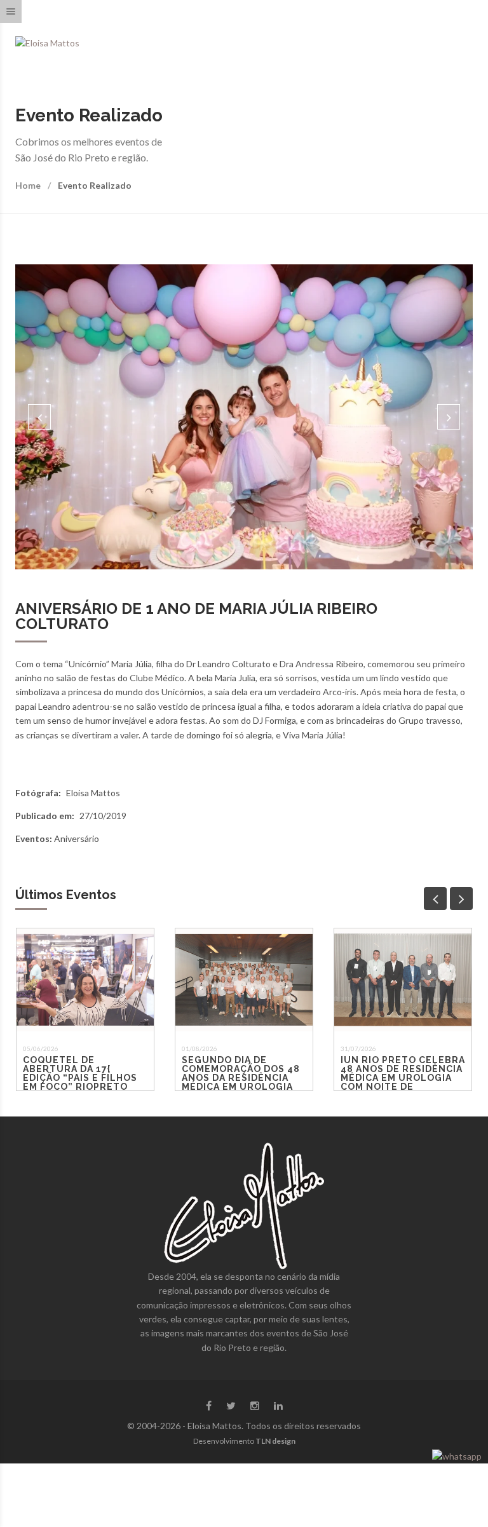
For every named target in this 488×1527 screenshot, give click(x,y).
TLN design (275, 1441)
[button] (39, 417)
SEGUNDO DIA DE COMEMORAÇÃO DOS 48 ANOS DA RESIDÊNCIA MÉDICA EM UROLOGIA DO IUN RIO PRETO (241, 1078)
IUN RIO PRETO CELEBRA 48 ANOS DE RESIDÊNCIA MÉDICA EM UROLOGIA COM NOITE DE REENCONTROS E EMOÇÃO (403, 1082)
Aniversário (76, 838)
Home (28, 185)
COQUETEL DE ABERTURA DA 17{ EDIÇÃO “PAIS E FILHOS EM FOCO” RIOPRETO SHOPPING (80, 1078)
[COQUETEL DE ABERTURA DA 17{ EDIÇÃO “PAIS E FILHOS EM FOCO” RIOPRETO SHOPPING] (85, 979)
